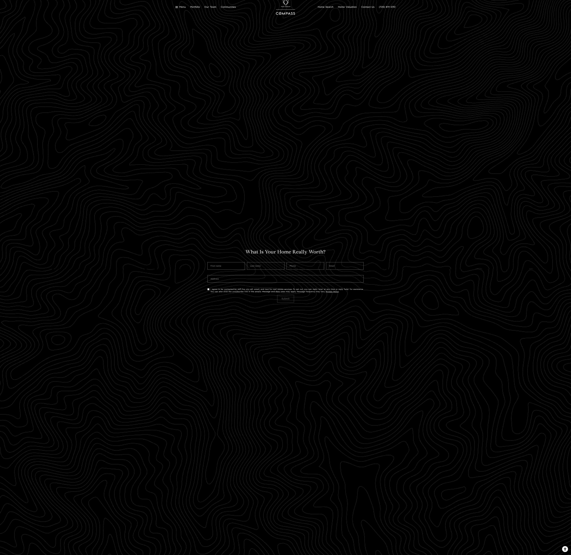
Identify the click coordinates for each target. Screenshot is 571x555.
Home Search (326, 7)
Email (332, 266)
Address (215, 279)
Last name (255, 266)
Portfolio (195, 7)
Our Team (210, 7)
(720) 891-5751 (387, 7)
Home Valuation (347, 7)
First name (216, 266)
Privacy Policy (332, 291)
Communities (228, 7)
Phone (293, 266)
